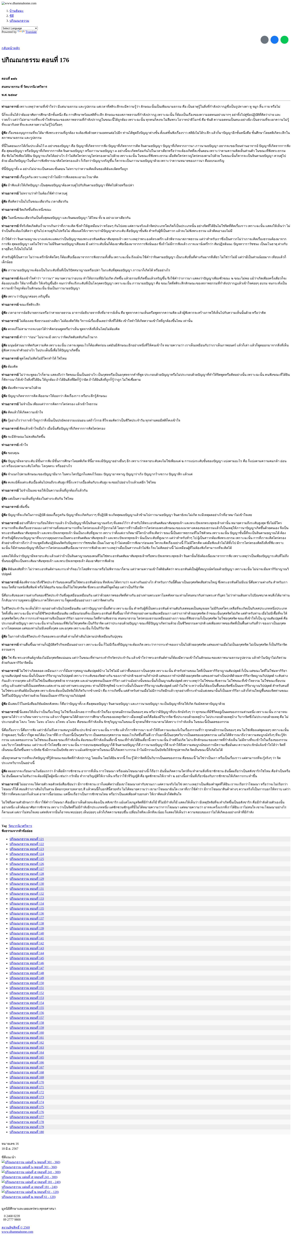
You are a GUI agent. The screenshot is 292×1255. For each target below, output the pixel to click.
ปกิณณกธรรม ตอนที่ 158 (27, 1022)
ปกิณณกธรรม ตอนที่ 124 (27, 854)
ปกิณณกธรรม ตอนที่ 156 (27, 1012)
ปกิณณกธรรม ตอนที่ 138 (27, 923)
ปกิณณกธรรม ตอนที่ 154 (27, 1003)
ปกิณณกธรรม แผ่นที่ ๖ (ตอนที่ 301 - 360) (29, 1167)
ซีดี (12, 15)
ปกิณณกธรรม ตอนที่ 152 (27, 993)
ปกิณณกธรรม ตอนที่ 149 (27, 978)
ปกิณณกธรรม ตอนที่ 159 (27, 1027)
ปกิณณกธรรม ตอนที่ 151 (27, 988)
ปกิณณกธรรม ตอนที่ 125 (27, 859)
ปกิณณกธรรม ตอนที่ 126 (27, 864)
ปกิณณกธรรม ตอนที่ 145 (27, 958)
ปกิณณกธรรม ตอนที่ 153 (27, 998)
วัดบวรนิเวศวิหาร (20, 826)
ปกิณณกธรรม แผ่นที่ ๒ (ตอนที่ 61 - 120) (29, 1197)
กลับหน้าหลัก (11, 48)
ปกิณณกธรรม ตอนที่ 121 (27, 839)
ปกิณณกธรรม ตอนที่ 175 (27, 1107)
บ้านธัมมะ (17, 11)
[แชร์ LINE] (284, 40)
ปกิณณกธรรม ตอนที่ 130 (27, 883)
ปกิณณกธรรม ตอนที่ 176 (27, 1112)
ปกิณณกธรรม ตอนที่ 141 (27, 938)
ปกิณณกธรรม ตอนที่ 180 (27, 1132)
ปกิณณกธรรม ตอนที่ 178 (27, 1122)
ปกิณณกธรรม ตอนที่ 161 (27, 1037)
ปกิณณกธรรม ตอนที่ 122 (27, 844)
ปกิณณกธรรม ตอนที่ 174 (27, 1102)
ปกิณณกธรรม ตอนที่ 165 (27, 1057)
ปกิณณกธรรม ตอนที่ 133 (27, 898)
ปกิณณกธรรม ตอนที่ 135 (27, 908)
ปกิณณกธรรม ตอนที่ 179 (27, 1127)
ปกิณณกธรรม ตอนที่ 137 (27, 918)
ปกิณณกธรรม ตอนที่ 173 (27, 1097)
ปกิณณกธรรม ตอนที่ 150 (27, 983)
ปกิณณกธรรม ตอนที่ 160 (27, 1032)
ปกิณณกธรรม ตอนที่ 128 (27, 873)
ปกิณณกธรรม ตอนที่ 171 (27, 1087)
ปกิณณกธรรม (19, 20)
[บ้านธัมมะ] (19, 3)
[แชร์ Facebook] (274, 40)
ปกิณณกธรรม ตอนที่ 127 (27, 868)
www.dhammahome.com (17, 1231)
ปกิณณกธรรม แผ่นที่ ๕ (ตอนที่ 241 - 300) (29, 1177)
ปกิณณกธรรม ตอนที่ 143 (27, 948)
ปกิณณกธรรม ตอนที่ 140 (27, 933)
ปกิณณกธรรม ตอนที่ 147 (27, 968)
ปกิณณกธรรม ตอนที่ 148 (27, 973)
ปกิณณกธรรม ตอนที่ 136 (27, 913)
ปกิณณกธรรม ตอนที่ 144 (27, 953)
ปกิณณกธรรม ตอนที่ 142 (27, 943)
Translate (31, 32)
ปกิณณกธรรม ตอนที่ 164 (27, 1052)
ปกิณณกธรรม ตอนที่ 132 (27, 893)
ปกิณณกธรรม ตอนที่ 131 (27, 888)
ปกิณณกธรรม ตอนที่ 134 (27, 903)
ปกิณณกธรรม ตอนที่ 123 (27, 849)
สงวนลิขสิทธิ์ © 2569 (16, 1227)
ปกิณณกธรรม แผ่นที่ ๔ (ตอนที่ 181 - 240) (29, 1187)
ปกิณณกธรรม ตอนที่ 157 (27, 1017)
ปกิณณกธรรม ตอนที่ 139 (27, 928)
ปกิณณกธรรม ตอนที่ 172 (27, 1092)
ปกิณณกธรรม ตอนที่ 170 (27, 1082)
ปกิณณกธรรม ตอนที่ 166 (27, 1062)
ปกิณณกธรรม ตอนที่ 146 (27, 963)
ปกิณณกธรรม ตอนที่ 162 (27, 1042)
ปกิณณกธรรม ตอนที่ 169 (27, 1077)
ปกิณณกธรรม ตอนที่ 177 (27, 1117)
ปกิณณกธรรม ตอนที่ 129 (27, 878)
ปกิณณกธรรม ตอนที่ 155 (27, 1008)
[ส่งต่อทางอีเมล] (265, 40)
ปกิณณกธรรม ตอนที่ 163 (27, 1047)
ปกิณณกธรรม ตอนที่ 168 (27, 1072)
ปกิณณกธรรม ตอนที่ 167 (27, 1067)
